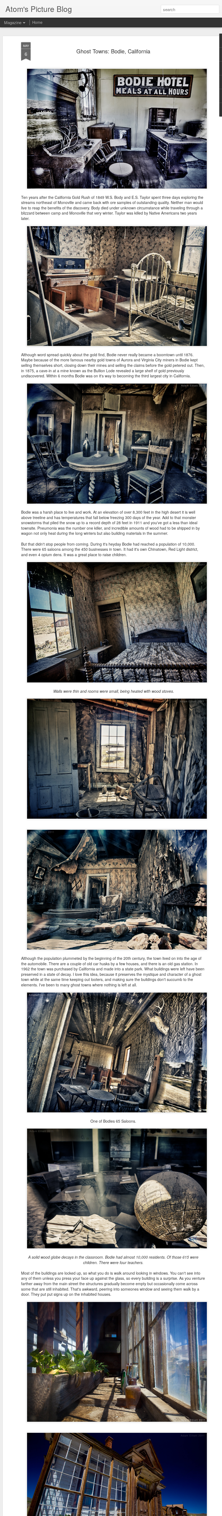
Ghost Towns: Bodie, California (113, 51)
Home (37, 22)
